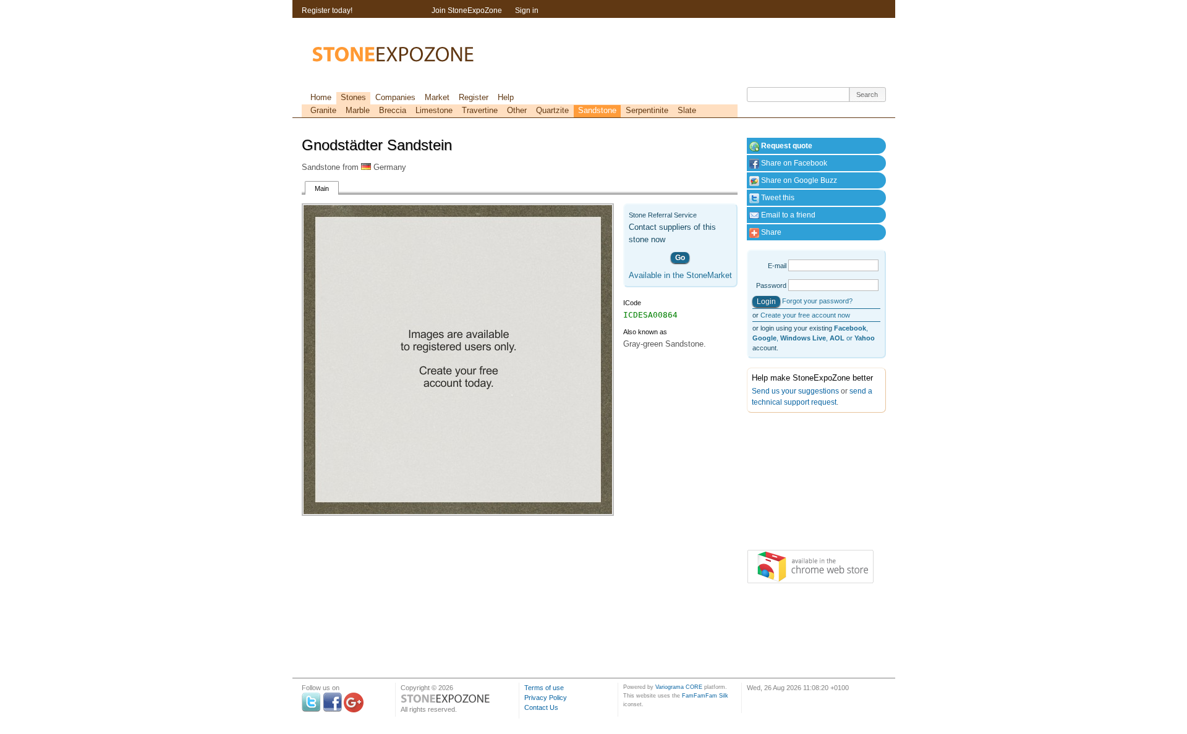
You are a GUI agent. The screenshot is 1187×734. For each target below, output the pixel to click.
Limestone (434, 110)
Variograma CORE (678, 687)
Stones (353, 97)
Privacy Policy (545, 697)
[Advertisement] (808, 484)
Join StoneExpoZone (467, 10)
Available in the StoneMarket (680, 275)
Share (770, 232)
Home (320, 97)
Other (517, 110)
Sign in (526, 10)
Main (322, 188)
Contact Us (541, 707)
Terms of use (544, 687)
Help (506, 97)
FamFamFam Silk (705, 696)
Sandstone (597, 110)
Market (437, 97)
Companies (395, 97)
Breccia (392, 110)
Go (680, 257)
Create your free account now (805, 315)
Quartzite (552, 110)
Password (771, 285)
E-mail (777, 265)
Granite (323, 110)
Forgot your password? (817, 301)
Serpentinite (647, 110)
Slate (687, 110)
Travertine (480, 110)
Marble (358, 110)
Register (473, 97)
